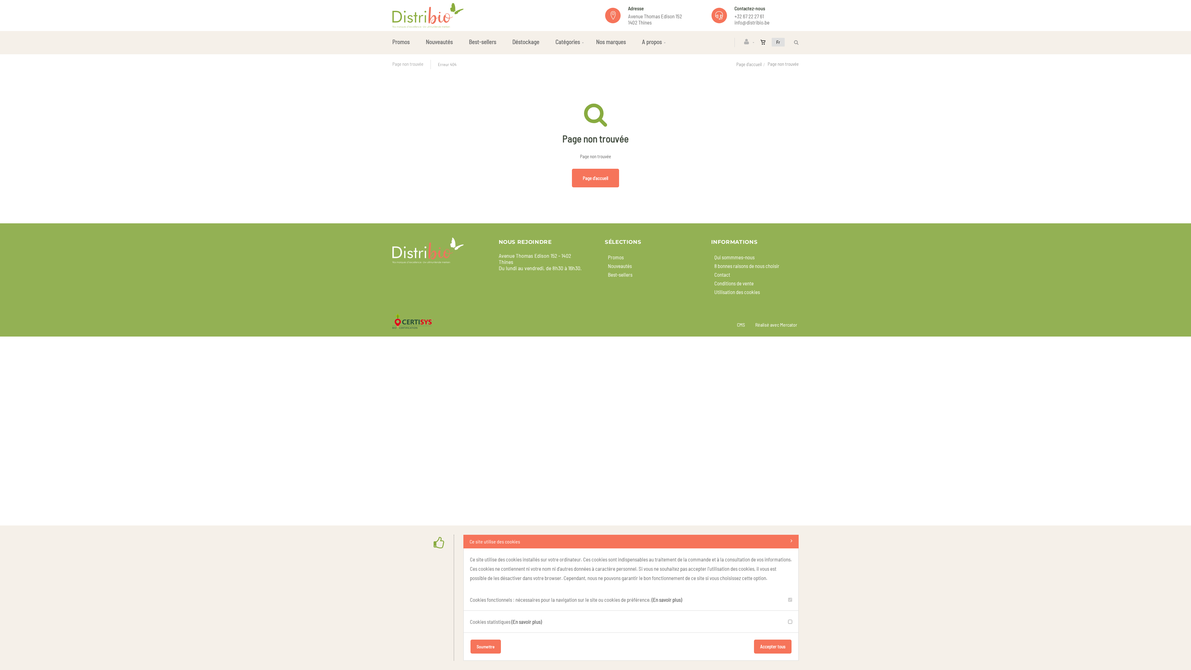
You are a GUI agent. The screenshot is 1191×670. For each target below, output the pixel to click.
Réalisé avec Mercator (776, 325)
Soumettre (486, 646)
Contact (722, 274)
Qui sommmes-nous (734, 257)
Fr (778, 42)
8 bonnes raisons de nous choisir (746, 266)
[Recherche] (795, 42)
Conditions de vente (734, 283)
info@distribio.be (751, 22)
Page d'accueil (749, 64)
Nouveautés (439, 41)
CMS (741, 325)
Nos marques (611, 41)
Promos (401, 41)
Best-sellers (482, 41)
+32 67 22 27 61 (749, 16)
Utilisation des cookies (737, 292)
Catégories (567, 41)
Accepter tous (772, 646)
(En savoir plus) (667, 599)
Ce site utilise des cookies (495, 541)
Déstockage (525, 41)
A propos (652, 41)
